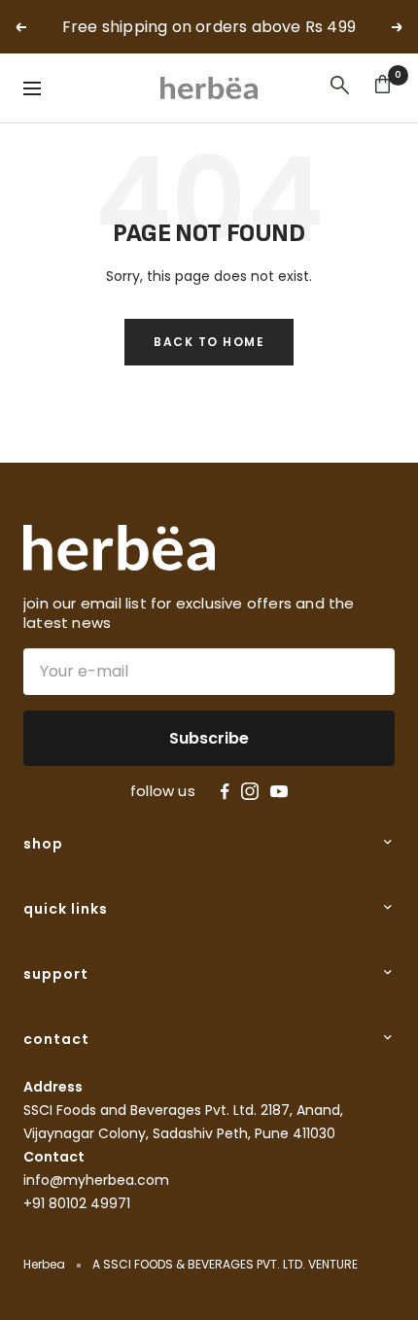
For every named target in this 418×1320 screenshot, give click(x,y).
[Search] (340, 88)
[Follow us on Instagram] (250, 791)
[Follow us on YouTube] (279, 791)
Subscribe (209, 738)
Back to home (209, 341)
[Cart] (383, 88)
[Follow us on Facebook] (225, 791)
